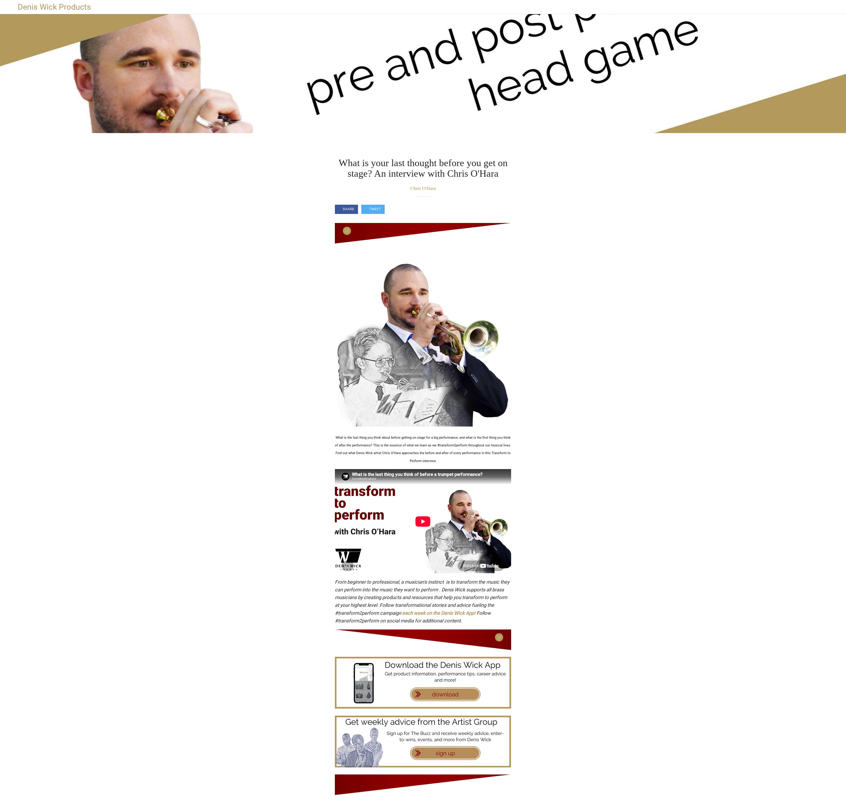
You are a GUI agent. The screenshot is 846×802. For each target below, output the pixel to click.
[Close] (8, 7)
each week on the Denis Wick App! (438, 613)
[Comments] (506, 209)
